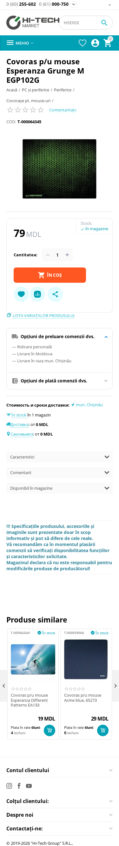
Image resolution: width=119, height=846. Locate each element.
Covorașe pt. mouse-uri (28, 100)
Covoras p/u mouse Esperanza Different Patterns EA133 (29, 700)
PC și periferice (35, 90)
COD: (11, 121)
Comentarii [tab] (20, 472)
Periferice (62, 90)
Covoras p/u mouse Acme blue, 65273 (82, 698)
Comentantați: (62, 110)
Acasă (11, 90)
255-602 (21, 4)
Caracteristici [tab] (22, 457)
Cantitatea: (25, 255)
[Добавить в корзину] (49, 730)
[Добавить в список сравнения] (37, 294)
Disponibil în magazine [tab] (31, 488)
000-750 (54, 4)
